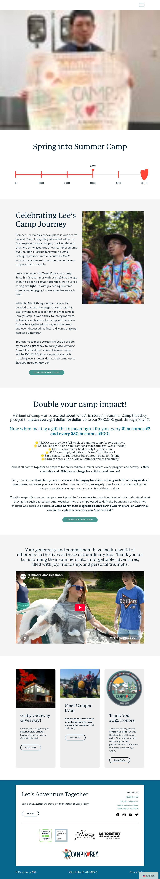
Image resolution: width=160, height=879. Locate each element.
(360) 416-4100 (132, 797)
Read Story (30, 748)
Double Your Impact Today (47, 373)
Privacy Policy (137, 872)
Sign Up (30, 813)
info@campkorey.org (129, 801)
